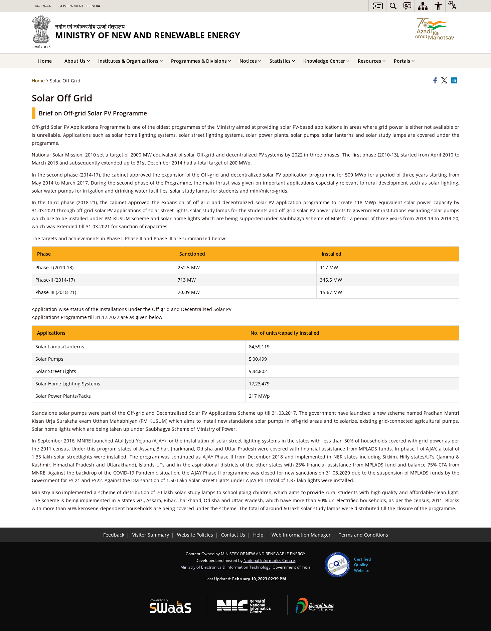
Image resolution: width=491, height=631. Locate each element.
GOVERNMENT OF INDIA (79, 5)
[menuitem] (393, 6)
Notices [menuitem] (248, 61)
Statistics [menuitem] (280, 61)
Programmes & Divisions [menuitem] (199, 61)
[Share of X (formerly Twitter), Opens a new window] (445, 81)
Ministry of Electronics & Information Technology (225, 567)
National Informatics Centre (269, 560)
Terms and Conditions (363, 535)
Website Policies (195, 535)
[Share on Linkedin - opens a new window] (455, 81)
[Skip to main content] (377, 5)
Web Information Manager (301, 535)
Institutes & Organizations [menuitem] (128, 61)
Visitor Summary (150, 535)
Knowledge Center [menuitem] (324, 61)
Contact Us (233, 535)
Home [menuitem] (45, 61)
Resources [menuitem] (369, 61)
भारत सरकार (43, 5)
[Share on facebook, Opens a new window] (436, 81)
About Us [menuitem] (75, 61)
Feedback (113, 535)
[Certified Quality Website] (337, 564)
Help (258, 535)
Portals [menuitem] (402, 61)
